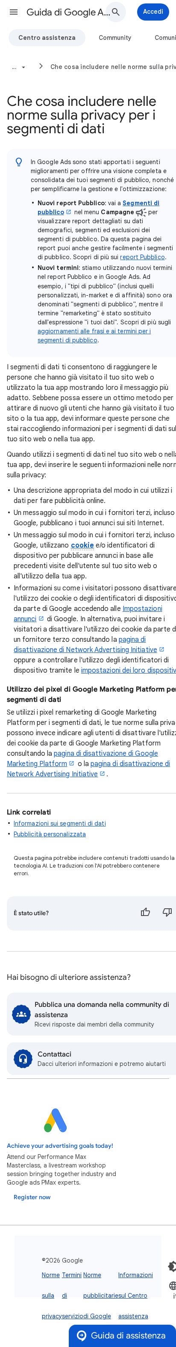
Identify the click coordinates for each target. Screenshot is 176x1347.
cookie (82, 545)
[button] (13, 12)
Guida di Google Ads (69, 12)
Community (115, 38)
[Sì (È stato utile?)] (145, 913)
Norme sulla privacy (52, 1295)
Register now (32, 1197)
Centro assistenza (47, 38)
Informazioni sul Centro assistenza (135, 1295)
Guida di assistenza (128, 1335)
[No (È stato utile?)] (167, 913)
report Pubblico (142, 257)
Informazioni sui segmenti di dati (60, 823)
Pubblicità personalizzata (50, 834)
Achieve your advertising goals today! (60, 1145)
